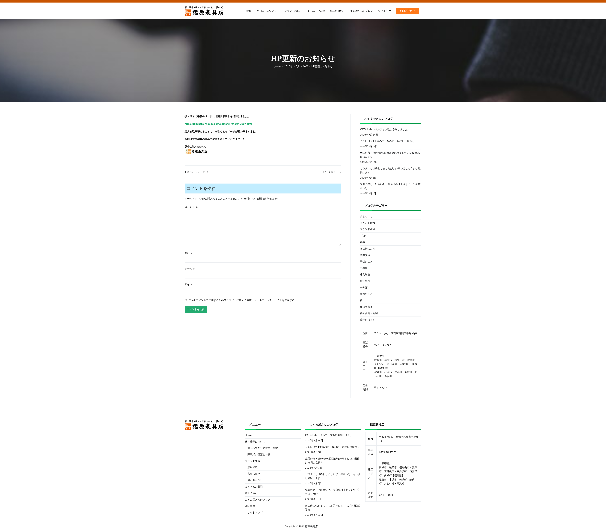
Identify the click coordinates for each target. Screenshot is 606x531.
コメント (191, 206)
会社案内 (383, 10)
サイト (188, 284)
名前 (189, 252)
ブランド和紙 (367, 229)
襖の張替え (366, 306)
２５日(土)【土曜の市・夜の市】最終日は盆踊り (387, 141)
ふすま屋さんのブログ (360, 10)
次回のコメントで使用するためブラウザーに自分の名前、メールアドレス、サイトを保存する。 (242, 300)
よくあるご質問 (316, 10)
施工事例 (365, 281)
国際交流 (365, 255)
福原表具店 (311, 526)
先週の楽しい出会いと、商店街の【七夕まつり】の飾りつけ (390, 186)
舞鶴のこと (366, 293)
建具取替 (365, 274)
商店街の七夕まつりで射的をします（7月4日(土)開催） (332, 507)
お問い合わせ (407, 10)
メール (190, 268)
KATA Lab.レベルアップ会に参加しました (384, 129)
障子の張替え (367, 319)
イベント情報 (367, 222)
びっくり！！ (331, 172)
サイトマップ (255, 512)
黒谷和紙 (252, 467)
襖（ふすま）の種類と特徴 (262, 448)
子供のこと (366, 261)
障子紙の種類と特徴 (258, 454)
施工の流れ (336, 10)
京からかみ (253, 473)
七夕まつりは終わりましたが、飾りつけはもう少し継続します (390, 170)
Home (248, 10)
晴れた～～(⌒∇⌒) (197, 172)
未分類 (364, 287)
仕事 (362, 242)
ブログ (364, 235)
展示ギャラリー (256, 480)
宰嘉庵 (364, 268)
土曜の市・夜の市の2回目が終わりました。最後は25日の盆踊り (390, 154)
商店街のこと (367, 248)
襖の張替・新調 (369, 313)
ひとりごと (366, 216)
